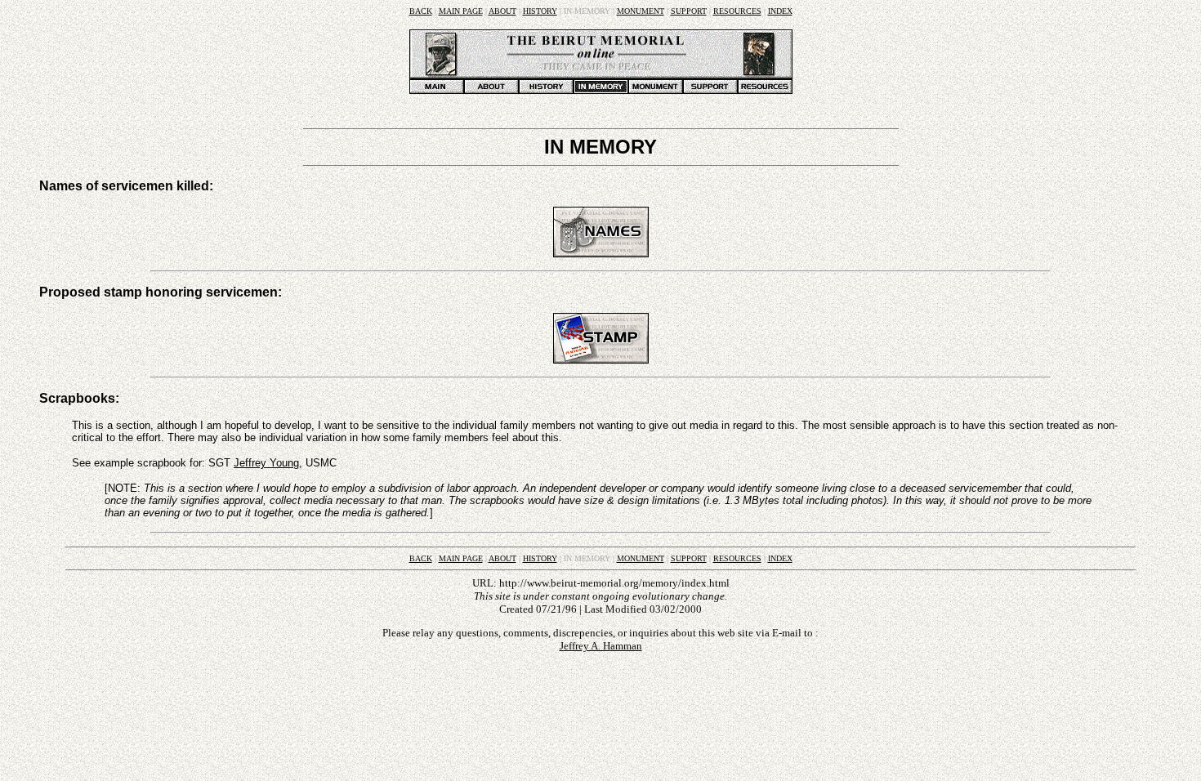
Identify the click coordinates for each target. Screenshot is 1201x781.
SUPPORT (689, 11)
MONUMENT (640, 11)
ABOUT (502, 11)
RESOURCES (737, 11)
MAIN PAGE (461, 11)
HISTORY (540, 11)
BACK (420, 11)
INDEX (780, 11)
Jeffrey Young (266, 463)
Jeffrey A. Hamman (601, 646)
